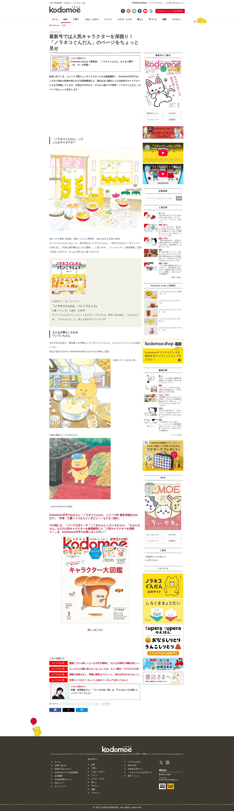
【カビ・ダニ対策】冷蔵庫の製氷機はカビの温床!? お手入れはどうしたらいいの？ (170, 380)
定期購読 (172, 120)
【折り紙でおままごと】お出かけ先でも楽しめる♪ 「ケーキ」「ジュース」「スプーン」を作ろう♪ (170, 219)
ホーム (55, 19)
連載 (164, 19)
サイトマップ (60, 786)
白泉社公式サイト (135, 769)
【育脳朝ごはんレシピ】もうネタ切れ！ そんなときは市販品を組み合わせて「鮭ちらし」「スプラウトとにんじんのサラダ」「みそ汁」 (170, 401)
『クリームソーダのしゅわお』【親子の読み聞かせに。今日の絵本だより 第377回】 (170, 390)
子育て (76, 19)
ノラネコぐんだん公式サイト (140, 772)
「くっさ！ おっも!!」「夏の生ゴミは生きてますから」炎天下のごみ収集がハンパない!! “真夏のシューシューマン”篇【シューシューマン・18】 (170, 231)
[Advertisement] (95, 115)
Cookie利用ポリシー (63, 779)
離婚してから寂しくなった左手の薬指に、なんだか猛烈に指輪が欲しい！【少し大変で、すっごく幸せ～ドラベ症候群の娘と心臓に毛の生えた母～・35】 (105, 663)
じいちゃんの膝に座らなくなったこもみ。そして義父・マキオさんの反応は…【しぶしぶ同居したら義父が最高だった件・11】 (105, 669)
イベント (108, 19)
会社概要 (58, 776)
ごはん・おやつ (91, 19)
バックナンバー (153, 120)
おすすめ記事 (58, 663)
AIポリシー (59, 783)
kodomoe (55, 25)
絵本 (66, 19)
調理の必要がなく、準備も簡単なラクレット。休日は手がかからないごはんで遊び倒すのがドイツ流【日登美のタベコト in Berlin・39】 (105, 674)
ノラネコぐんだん (68, 704)
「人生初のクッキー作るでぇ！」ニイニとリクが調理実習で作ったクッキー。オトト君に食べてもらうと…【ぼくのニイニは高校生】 (170, 426)
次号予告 (172, 113)
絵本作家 (105, 704)
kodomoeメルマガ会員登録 (170, 11)
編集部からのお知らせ (156, 557)
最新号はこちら (153, 113)
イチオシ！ (177, 19)
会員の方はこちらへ (63, 769)
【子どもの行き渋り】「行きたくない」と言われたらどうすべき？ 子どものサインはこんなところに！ (170, 414)
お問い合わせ (152, 560)
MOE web (132, 765)
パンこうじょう (85, 704)
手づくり (153, 19)
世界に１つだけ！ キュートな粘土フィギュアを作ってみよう (98, 680)
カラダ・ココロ (125, 19)
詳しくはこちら (153, 535)
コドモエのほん (157, 3)
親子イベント (133, 776)
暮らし (140, 19)
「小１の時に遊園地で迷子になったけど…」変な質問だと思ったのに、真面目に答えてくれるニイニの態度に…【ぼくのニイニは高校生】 (170, 270)
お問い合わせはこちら (176, 3)
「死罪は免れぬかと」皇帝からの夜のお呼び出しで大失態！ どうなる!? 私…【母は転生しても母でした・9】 (170, 244)
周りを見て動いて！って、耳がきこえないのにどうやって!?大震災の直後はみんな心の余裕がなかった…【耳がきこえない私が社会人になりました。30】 (170, 256)
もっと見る (177, 435)
